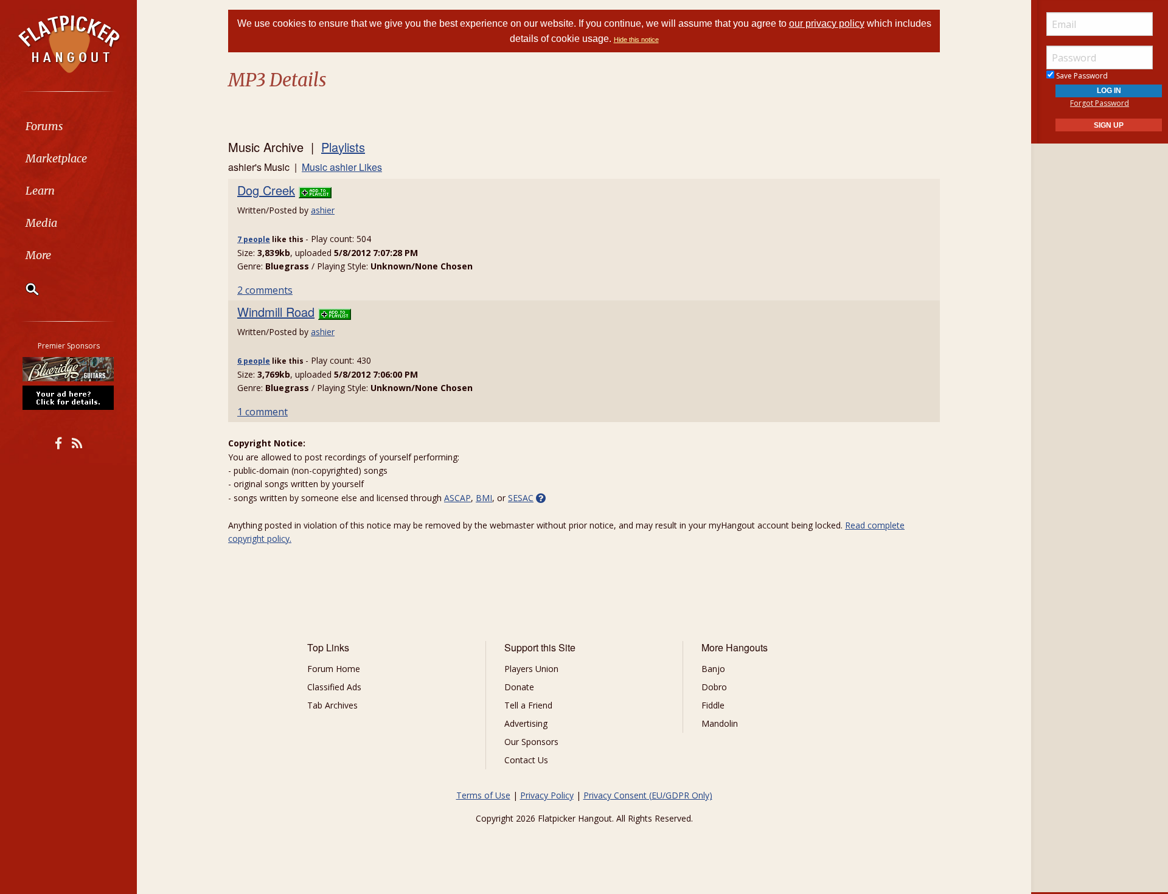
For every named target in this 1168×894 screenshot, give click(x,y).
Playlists (343, 147)
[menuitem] (68, 126)
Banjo (713, 668)
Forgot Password (1099, 103)
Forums (44, 126)
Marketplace (56, 158)
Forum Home (333, 668)
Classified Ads (334, 687)
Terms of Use (483, 795)
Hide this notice (636, 39)
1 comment (262, 411)
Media (41, 223)
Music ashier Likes (342, 167)
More (38, 255)
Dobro (714, 687)
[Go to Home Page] (68, 43)
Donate (519, 687)
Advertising (526, 723)
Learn (40, 191)
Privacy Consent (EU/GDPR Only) (647, 795)
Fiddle (713, 705)
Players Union (531, 668)
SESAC (521, 498)
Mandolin (719, 723)
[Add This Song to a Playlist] (315, 190)
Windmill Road (276, 312)
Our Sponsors (531, 741)
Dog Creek (266, 190)
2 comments (265, 290)
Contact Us (526, 760)
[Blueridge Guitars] (69, 369)
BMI (484, 498)
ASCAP (457, 498)
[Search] (24, 289)
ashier (323, 210)
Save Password (1081, 76)
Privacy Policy (547, 795)
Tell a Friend (528, 705)
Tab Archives (332, 705)
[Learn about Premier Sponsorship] (69, 397)
